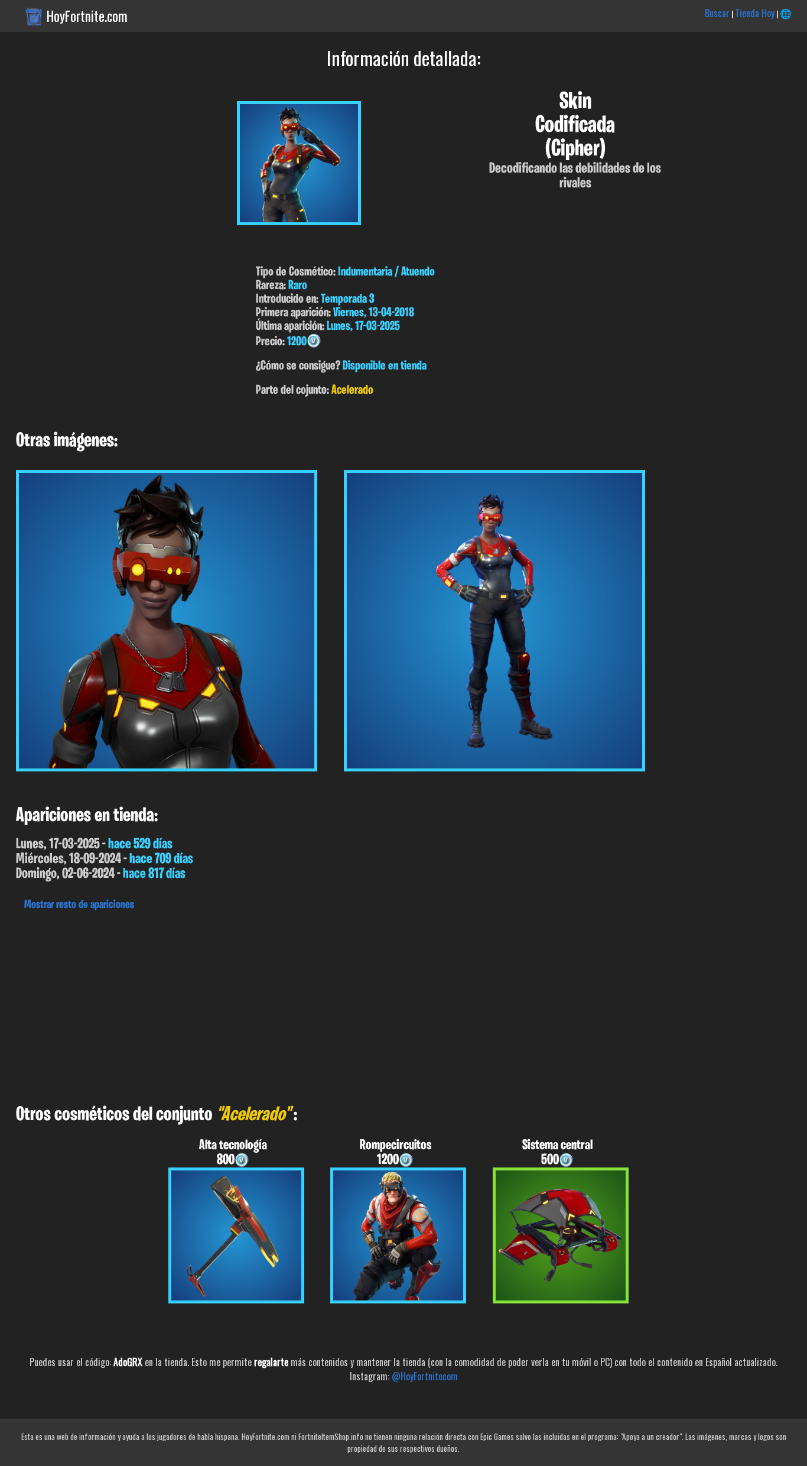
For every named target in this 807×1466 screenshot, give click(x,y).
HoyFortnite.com (87, 16)
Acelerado (352, 390)
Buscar (717, 13)
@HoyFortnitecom (425, 1376)
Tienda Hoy (755, 13)
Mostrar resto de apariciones (79, 905)
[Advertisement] (354, 1004)
